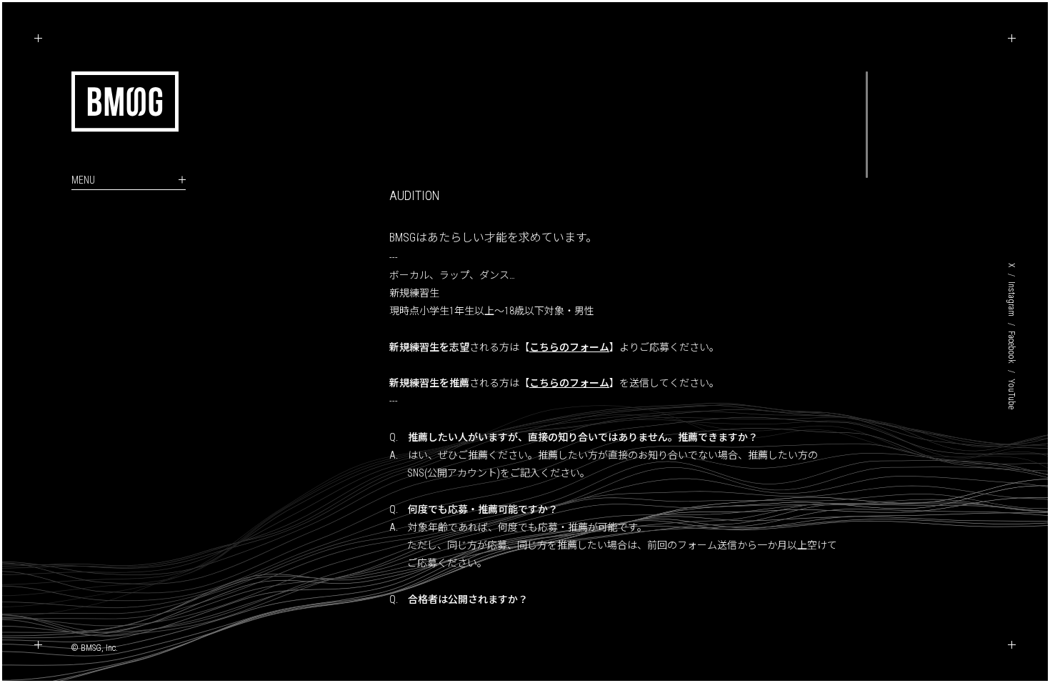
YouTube (1011, 394)
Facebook (1011, 347)
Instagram (1011, 298)
